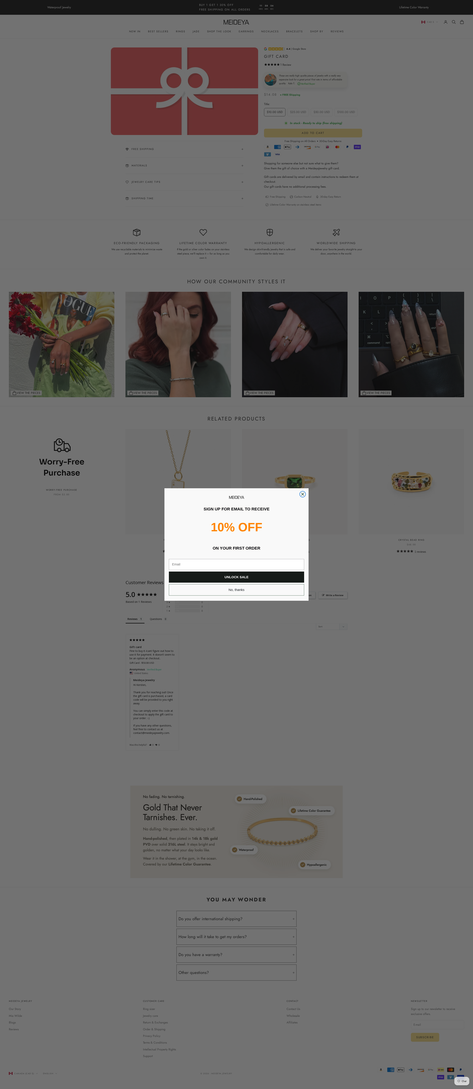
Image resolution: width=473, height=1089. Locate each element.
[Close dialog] (303, 494)
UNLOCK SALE (236, 577)
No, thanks (236, 590)
